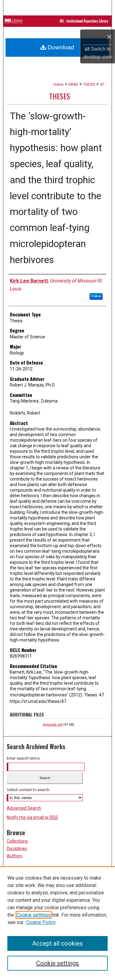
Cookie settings (34, 915)
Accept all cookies (57, 943)
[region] (57, 922)
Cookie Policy (41, 922)
